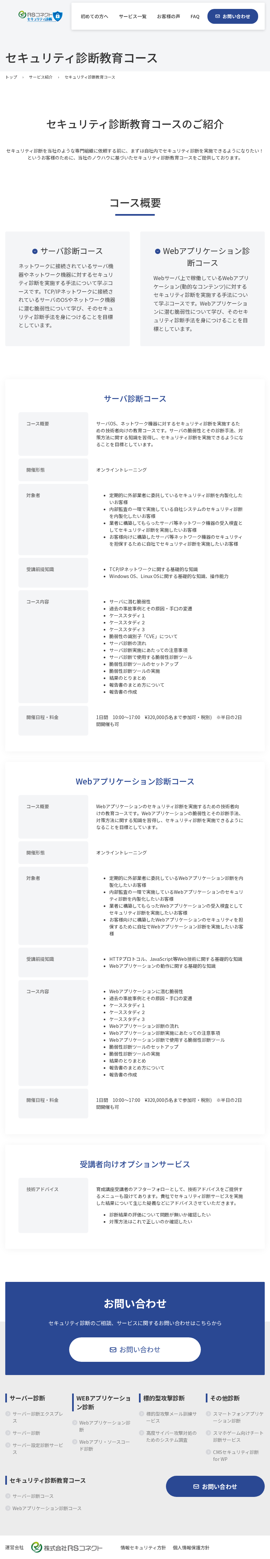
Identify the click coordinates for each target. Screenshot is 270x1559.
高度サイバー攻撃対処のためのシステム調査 (171, 1436)
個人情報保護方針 (191, 1547)
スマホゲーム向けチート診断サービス (238, 1436)
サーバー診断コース (33, 1496)
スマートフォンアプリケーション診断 (238, 1417)
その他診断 (225, 1398)
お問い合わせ (236, 16)
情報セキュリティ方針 (143, 1547)
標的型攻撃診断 (164, 1398)
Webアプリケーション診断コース (206, 256)
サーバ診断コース (71, 250)
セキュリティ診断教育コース (48, 1480)
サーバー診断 (27, 1398)
